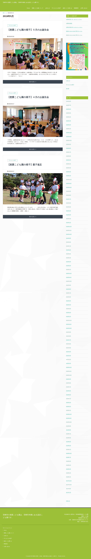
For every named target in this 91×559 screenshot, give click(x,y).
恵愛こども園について (37, 8)
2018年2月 (68, 472)
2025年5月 (68, 159)
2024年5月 (68, 206)
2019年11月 (68, 418)
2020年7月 (68, 386)
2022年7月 (68, 292)
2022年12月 (69, 273)
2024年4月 (68, 210)
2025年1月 (68, 175)
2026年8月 (68, 101)
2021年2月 (68, 359)
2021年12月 (69, 320)
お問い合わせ (83, 8)
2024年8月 (68, 195)
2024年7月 (68, 199)
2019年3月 (68, 441)
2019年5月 (68, 437)
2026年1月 (68, 128)
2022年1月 (68, 316)
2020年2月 (68, 406)
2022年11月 (68, 277)
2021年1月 (68, 363)
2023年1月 (68, 269)
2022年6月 (68, 296)
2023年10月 (69, 234)
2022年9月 (68, 285)
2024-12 (68, 501)
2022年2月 (68, 312)
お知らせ (47, 8)
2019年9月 (68, 426)
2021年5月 (68, 347)
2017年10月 (69, 484)
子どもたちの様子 (56, 8)
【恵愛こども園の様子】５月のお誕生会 (28, 29)
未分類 (67, 88)
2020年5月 (68, 394)
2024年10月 (69, 187)
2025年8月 (68, 148)
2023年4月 (68, 257)
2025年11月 (68, 136)
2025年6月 (68, 156)
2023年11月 (68, 230)
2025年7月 (68, 152)
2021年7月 (68, 339)
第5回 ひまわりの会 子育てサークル (74, 31)
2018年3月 (68, 469)
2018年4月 (68, 465)
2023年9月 (68, 238)
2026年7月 (68, 105)
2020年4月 (68, 398)
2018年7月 (68, 457)
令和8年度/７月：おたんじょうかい (74, 19)
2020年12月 (69, 367)
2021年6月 (68, 343)
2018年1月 (68, 476)
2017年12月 (69, 480)
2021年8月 (68, 336)
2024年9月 (68, 191)
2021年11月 (68, 324)
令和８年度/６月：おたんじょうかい (74, 27)
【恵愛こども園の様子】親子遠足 (24, 164)
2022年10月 (69, 281)
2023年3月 (68, 261)
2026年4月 (68, 116)
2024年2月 (68, 218)
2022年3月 (68, 308)
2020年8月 (68, 382)
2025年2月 (68, 171)
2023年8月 (68, 242)
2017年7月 (68, 492)
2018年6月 (68, 461)
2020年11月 (68, 371)
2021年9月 (68, 332)
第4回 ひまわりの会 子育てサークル (74, 35)
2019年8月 (68, 429)
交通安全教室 (69, 23)
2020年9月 (68, 379)
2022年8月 (68, 289)
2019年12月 (69, 414)
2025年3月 (68, 167)
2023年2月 (68, 265)
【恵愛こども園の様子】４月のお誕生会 (28, 97)
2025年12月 (69, 132)
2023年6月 (68, 249)
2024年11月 (68, 183)
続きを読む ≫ (32, 81)
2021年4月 (68, 351)
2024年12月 (69, 179)
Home (28, 8)
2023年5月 (68, 253)
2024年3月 (68, 214)
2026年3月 (68, 120)
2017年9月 (68, 488)
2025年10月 (69, 140)
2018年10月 (69, 453)
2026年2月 (68, 124)
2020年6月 (68, 390)
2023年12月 (69, 226)
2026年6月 (68, 109)
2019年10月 (69, 422)
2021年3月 (68, 355)
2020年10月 (69, 375)
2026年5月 (68, 113)
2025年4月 (68, 163)
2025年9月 (68, 144)
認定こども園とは (67, 8)
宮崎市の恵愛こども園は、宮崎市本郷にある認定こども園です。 (21, 2)
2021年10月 (69, 328)
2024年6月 (68, 202)
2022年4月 (68, 304)
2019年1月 (68, 449)
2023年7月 (68, 246)
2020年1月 (68, 410)
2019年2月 (68, 445)
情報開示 (76, 8)
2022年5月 (68, 300)
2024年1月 (68, 222)
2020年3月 (68, 402)
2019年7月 (68, 433)
